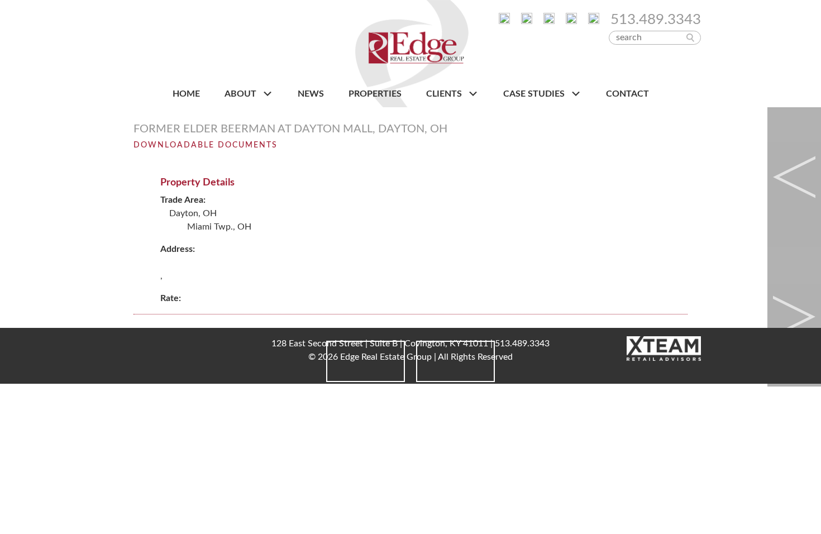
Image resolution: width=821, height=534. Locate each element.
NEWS (311, 93)
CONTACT (627, 93)
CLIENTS (445, 93)
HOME (186, 93)
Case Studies (535, 93)
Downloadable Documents (205, 145)
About (242, 93)
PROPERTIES (375, 93)
